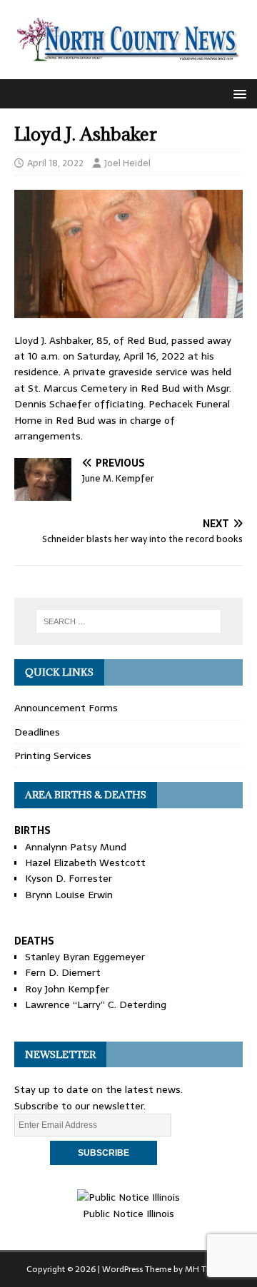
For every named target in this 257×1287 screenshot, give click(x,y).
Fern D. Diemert (63, 972)
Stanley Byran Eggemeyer (85, 957)
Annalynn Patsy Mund (75, 847)
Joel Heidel (127, 163)
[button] (237, 93)
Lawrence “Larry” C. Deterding (95, 1004)
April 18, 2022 (55, 163)
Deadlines (37, 732)
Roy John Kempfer (67, 989)
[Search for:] (128, 621)
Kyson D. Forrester (68, 878)
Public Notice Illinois (128, 1213)
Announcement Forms (66, 708)
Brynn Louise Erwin (69, 894)
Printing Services (52, 755)
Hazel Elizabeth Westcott (85, 862)
